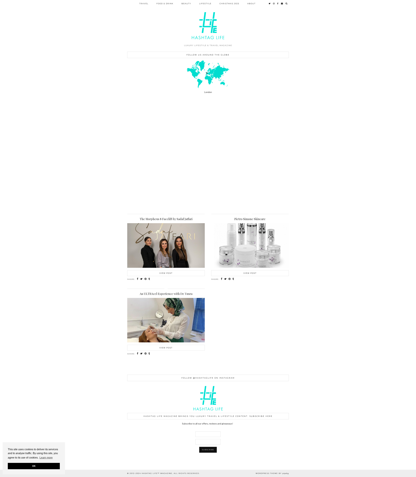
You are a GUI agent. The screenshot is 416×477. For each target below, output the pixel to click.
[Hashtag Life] (208, 21)
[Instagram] (26, 128)
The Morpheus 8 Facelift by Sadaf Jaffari (166, 219)
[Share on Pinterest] (146, 279)
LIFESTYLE (205, 3)
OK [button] (34, 466)
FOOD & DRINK (164, 3)
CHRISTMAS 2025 (229, 3)
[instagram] (274, 3)
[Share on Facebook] (137, 279)
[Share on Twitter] (141, 279)
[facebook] (278, 3)
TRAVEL (143, 3)
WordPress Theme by (272, 473)
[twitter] (270, 3)
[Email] (282, 3)
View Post (166, 273)
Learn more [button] (46, 457)
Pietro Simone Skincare (250, 219)
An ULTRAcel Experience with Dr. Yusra (166, 294)
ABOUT (251, 3)
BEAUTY (186, 3)
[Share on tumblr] (149, 279)
